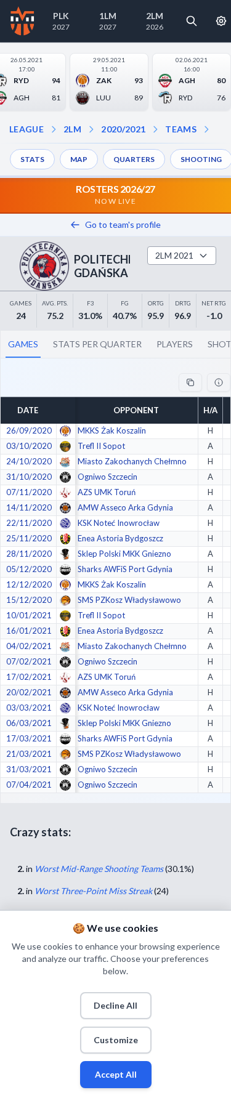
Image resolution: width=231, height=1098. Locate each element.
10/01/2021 (29, 615)
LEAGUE (26, 129)
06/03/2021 (29, 723)
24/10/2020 (29, 461)
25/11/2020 (29, 538)
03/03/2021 (29, 707)
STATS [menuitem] (32, 159)
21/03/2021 (29, 754)
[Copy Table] (190, 382)
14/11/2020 (29, 507)
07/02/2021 (29, 661)
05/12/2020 (29, 569)
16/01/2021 (29, 631)
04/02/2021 (29, 646)
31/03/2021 (29, 769)
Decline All (115, 1005)
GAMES (23, 344)
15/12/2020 (29, 600)
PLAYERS (174, 344)
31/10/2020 (29, 477)
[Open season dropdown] (91, 129)
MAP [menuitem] (78, 159)
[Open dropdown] (206, 129)
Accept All (116, 1074)
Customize (116, 1040)
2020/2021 (123, 129)
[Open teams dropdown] (155, 129)
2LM (72, 129)
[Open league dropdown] (54, 129)
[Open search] (191, 21)
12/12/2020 (29, 584)
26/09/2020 (29, 430)
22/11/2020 (29, 523)
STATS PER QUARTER (97, 344)
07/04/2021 (29, 784)
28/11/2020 (29, 554)
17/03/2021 (29, 738)
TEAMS (181, 129)
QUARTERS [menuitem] (134, 159)
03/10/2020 (29, 446)
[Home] (22, 21)
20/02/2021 (29, 692)
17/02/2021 (29, 677)
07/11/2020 (29, 492)
